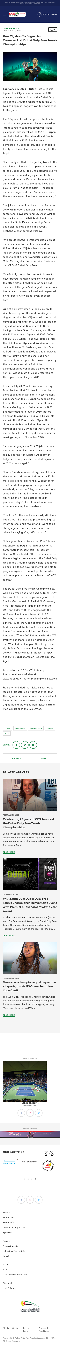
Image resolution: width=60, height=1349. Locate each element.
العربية (52, 29)
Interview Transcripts (14, 1251)
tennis (50, 728)
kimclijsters (36, 728)
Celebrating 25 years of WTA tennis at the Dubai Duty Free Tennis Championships (28, 823)
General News (11, 28)
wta (7, 734)
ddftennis (20, 728)
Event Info (8, 1222)
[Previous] (46, 1153)
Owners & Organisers (14, 1227)
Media (6, 1328)
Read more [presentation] (9, 852)
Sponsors (8, 1232)
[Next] (52, 1153)
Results (6, 1241)
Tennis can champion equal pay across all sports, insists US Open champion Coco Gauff (29, 986)
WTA (5, 1264)
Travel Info (8, 1217)
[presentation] (30, 795)
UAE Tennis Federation (15, 1274)
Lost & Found (9, 1288)
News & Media (10, 1246)
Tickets (6, 1212)
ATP (5, 1269)
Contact (7, 1283)
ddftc (7, 728)
